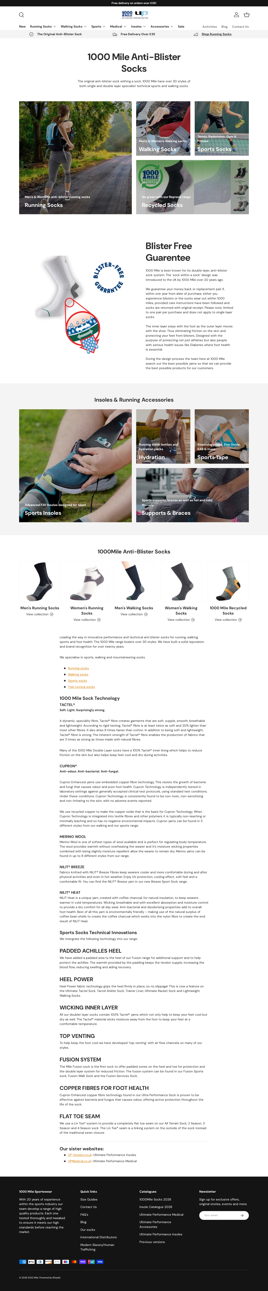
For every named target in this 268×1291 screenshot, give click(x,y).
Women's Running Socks (86, 610)
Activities (209, 27)
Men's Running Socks (39, 607)
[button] (247, 15)
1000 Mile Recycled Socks (228, 610)
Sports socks (77, 681)
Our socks (87, 1230)
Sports (96, 26)
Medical (116, 26)
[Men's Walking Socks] (134, 581)
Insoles (136, 26)
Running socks (78, 668)
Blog (224, 27)
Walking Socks (71, 26)
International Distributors (98, 1237)
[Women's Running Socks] (86, 581)
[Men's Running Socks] (39, 581)
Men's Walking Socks (134, 607)
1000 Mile (33, 1277)
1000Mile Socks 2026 (155, 1199)
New (22, 26)
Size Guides (89, 1199)
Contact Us (240, 27)
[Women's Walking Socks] (181, 581)
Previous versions (152, 1242)
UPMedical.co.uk (79, 1161)
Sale (181, 26)
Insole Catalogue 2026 (155, 1207)
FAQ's (84, 1215)
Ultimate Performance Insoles (160, 1234)
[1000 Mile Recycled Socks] (228, 581)
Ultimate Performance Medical (161, 1215)
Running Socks (41, 26)
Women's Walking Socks (181, 610)
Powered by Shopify (50, 1277)
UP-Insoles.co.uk (80, 1155)
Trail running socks (81, 687)
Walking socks (78, 674)
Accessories (160, 26)
